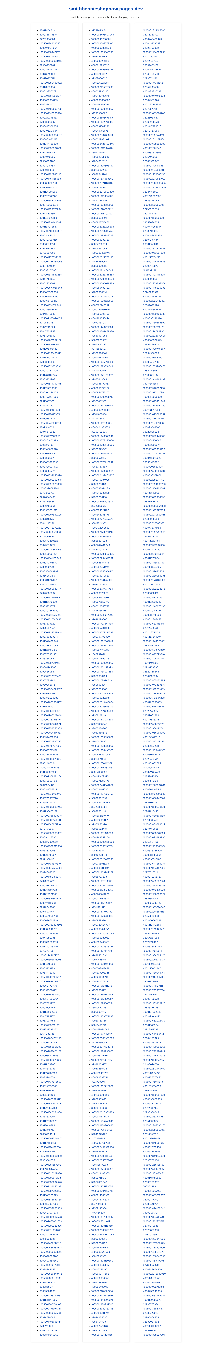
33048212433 (47, 74)
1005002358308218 (51, 815)
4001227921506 (48, 894)
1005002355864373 (51, 135)
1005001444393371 (102, 1299)
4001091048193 (152, 1016)
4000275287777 (100, 601)
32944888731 (47, 937)
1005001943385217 (102, 471)
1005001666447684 (154, 798)
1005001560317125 (153, 724)
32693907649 (99, 1330)
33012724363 (99, 523)
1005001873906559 (154, 497)
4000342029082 (49, 697)
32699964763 (47, 693)
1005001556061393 (50, 1046)
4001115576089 (48, 601)
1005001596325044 (154, 571)
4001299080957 (100, 937)
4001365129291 (152, 492)
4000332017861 (48, 270)
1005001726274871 (153, 1308)
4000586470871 (100, 929)
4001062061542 (152, 148)
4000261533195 (100, 977)
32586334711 (98, 990)
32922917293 (150, 1029)
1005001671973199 (101, 911)
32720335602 (99, 806)
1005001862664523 (51, 1217)
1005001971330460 (50, 1230)
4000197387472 (48, 885)
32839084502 (151, 1321)
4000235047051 (152, 427)
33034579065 (47, 850)
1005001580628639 (102, 300)
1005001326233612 (102, 915)
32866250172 (99, 484)
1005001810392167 (50, 344)
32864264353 (151, 937)
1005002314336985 (102, 1295)
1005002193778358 (102, 889)
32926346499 (47, 497)
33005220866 (99, 728)
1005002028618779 (102, 706)
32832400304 (47, 763)
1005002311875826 (50, 614)
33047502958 (47, 331)
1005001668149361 (50, 820)
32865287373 (99, 540)
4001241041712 (151, 737)
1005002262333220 (51, 1251)
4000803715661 (100, 222)
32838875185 (150, 1007)
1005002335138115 (102, 846)
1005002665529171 (50, 1099)
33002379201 (47, 283)
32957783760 (47, 680)
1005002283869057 (154, 1129)
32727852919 (98, 505)
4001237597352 (49, 1029)
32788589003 (99, 1042)
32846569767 (47, 1151)
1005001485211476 (153, 1251)
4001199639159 (152, 1138)
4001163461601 (99, 1269)
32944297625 (151, 1038)
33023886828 (151, 431)
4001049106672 (48, 562)
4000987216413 (152, 1103)
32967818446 (150, 811)
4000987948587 (152, 1151)
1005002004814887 (51, 732)
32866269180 (47, 575)
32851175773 (98, 1321)
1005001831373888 (102, 833)
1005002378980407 (154, 366)
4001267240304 (152, 636)
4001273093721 (100, 972)
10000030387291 (100, 239)
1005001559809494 (154, 471)
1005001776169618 (50, 414)
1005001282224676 (154, 588)
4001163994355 (100, 1278)
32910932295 (99, 169)
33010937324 (47, 418)
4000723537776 (49, 798)
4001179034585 (100, 1029)
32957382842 (99, 1182)
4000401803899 (49, 440)
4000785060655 (152, 702)
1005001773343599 (50, 1081)
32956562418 (99, 828)
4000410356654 (49, 126)
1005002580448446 (51, 1273)
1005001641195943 (50, 558)
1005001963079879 (50, 759)
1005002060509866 (51, 532)
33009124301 (150, 1212)
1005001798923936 (154, 1055)
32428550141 (47, 1286)
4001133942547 (48, 226)
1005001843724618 (50, 200)
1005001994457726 (154, 868)
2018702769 (150, 1234)
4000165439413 (48, 300)
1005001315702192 (101, 213)
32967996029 (99, 772)
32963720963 (47, 379)
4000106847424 (49, 1169)
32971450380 (47, 213)
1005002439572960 (102, 1147)
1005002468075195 (154, 606)
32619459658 (150, 828)
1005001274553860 (102, 178)
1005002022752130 (102, 257)
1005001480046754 (154, 972)
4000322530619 (49, 942)
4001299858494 (100, 318)
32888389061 (99, 261)
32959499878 (151, 344)
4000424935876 (100, 427)
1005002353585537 (102, 536)
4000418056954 (152, 226)
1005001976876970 (154, 889)
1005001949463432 (154, 379)
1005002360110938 (50, 1278)
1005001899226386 (51, 1225)
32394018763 (47, 165)
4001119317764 (151, 584)
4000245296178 (100, 60)
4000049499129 (152, 296)
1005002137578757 (154, 1116)
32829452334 (99, 955)
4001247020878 (49, 217)
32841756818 (150, 501)
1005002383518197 (50, 719)
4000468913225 (152, 457)
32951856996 (99, 824)
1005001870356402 (51, 56)
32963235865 (99, 689)
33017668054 (47, 87)
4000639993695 (49, 462)
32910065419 (150, 820)
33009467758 (151, 362)
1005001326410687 (154, 165)
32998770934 (151, 1304)
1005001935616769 (102, 362)
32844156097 (150, 191)
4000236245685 (152, 1291)
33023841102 (47, 104)
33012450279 (99, 1025)
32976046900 (47, 907)
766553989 (149, 1186)
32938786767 (47, 161)
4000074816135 (100, 1116)
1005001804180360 (102, 1260)
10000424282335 (49, 767)
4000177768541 (152, 558)
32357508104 (150, 536)
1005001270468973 (50, 793)
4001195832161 (151, 719)
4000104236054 (49, 392)
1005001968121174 (153, 728)
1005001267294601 (50, 662)
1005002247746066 (102, 885)
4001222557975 (49, 1108)
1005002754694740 (154, 405)
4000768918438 (100, 968)
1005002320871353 (102, 859)
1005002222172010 (50, 1265)
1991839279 (149, 270)
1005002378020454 (51, 318)
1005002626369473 (102, 1112)
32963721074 (47, 444)
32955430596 (151, 933)
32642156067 (150, 370)
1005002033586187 (51, 702)
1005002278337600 (102, 440)
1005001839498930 (154, 313)
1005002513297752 (102, 231)
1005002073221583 (102, 632)
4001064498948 (49, 641)
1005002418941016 (50, 423)
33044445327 (99, 1151)
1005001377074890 (102, 719)
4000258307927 (152, 1190)
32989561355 (47, 1160)
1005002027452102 (50, 1051)
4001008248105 (152, 566)
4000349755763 (152, 876)
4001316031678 (48, 357)
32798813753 (47, 322)
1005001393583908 (102, 204)
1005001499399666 (154, 1046)
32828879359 (151, 1230)
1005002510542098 (154, 1256)
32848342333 (47, 1068)
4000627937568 (49, 1203)
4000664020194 (100, 1286)
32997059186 (99, 1090)
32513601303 (47, 401)
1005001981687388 (50, 1164)
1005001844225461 (50, 43)
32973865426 (47, 881)
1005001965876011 (153, 357)
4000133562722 (49, 91)
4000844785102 (100, 392)
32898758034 (151, 1160)
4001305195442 (48, 348)
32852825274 (151, 776)
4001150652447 (152, 968)
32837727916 (150, 1312)
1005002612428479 (154, 929)
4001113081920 (151, 56)
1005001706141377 (101, 763)
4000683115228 (152, 614)
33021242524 (47, 327)
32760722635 (99, 431)
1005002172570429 (50, 676)
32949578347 (151, 161)
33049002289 (151, 715)
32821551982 (150, 898)
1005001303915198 (50, 1177)
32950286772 (99, 1068)
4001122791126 (151, 632)
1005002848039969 (154, 1273)
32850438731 (99, 850)
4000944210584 (49, 737)
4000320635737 (100, 924)
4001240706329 (49, 946)
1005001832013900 (102, 122)
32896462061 (47, 505)
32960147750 (150, 1199)
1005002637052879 (51, 1221)
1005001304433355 (102, 750)
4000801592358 (49, 292)
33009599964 (99, 920)
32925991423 (47, 1094)
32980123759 (99, 1020)
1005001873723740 (154, 654)
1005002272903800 (102, 191)
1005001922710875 (154, 1286)
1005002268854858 (154, 505)
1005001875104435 (154, 418)
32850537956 (99, 335)
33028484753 (47, 518)
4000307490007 (49, 584)
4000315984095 (100, 479)
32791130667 (47, 828)
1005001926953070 (102, 1051)
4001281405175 (48, 375)
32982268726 (99, 1243)
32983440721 (150, 1203)
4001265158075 (48, 854)
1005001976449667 (154, 436)
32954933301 (150, 156)
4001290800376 (100, 1094)
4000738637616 (49, 780)
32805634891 (99, 217)
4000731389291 (100, 126)
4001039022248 (100, 697)
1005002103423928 (154, 1003)
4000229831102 (100, 139)
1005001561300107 (50, 95)
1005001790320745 (154, 1051)
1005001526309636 (51, 1173)
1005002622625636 (51, 1312)
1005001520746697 (50, 619)
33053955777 (47, 471)
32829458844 (151, 671)
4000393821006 (49, 370)
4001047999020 (152, 126)
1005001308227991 (154, 1334)
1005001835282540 (51, 1182)
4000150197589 (48, 1086)
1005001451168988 (50, 178)
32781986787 (47, 492)
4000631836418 (152, 1042)
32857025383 (151, 915)
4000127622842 (152, 1011)
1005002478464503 (154, 750)
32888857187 (150, 375)
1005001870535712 (102, 209)
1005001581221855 (102, 1334)
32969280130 (99, 497)
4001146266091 (100, 104)
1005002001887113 (153, 911)
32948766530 (151, 74)
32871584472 (47, 785)
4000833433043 (152, 946)
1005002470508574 (154, 846)
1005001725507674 (154, 990)
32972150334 (99, 1208)
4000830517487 (152, 859)
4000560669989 (49, 571)
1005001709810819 (50, 863)
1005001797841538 (102, 623)
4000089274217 (48, 453)
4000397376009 (100, 636)
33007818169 (150, 780)
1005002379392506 (154, 283)
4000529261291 (48, 553)
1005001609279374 (50, 1060)
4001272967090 (152, 196)
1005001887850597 (102, 1217)
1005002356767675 (102, 1160)
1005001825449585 (154, 261)
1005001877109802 (102, 375)
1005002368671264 (51, 776)
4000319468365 (100, 1173)
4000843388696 (152, 850)
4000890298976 (152, 318)
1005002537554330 (51, 868)
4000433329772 (49, 204)
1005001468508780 (51, 108)
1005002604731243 (51, 1038)
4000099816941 (100, 868)
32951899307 (150, 1121)
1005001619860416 (50, 898)
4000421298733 (49, 915)
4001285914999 (152, 1086)
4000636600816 (49, 920)
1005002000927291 (102, 1230)
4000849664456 (152, 1269)
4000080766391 (100, 593)
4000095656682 (100, 100)
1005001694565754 (102, 1003)
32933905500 (151, 518)
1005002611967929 (154, 1243)
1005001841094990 (154, 1155)
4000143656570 (49, 449)
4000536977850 (152, 475)
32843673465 (99, 1134)
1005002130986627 (154, 894)
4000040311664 (48, 47)
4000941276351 (48, 837)
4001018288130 (48, 1073)
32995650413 (150, 593)
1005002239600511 (154, 514)
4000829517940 (100, 156)
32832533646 (151, 645)
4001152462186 (48, 649)
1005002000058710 (102, 396)
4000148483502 (152, 1177)
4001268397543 (100, 1247)
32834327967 (47, 1116)
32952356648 (99, 732)
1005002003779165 (102, 43)
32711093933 (47, 536)
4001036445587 (100, 942)
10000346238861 (101, 39)
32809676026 (151, 305)
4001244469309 (49, 143)
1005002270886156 (154, 174)
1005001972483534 (154, 684)
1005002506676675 (102, 117)
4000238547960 (100, 1251)
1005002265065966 (51, 261)
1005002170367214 (102, 1291)
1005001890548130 (154, 806)
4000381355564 (152, 854)
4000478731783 (152, 527)
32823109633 (99, 1108)
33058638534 (151, 222)
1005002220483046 (102, 933)
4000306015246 (100, 863)
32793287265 (47, 252)
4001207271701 (48, 78)
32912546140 (150, 60)
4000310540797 (100, 606)
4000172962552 (100, 527)
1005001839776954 (154, 833)
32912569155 (150, 1108)
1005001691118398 (101, 881)
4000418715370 (100, 1199)
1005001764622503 (51, 994)
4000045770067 (100, 383)
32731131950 (150, 994)
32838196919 (150, 231)
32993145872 (150, 265)
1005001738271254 (102, 671)
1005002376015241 (102, 462)
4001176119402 (99, 1055)
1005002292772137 (154, 959)
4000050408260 (49, 296)
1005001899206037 (102, 662)
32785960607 (99, 113)
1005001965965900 (154, 732)
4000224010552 (100, 789)
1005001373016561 (153, 82)
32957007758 (47, 1020)
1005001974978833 (154, 95)
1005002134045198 (50, 1186)
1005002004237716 (102, 1190)
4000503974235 (49, 1212)
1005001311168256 (50, 436)
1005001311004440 (102, 148)
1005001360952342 (102, 453)
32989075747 (99, 449)
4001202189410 (100, 815)
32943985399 (99, 1282)
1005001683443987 (154, 1295)
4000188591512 (100, 1312)
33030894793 (99, 56)
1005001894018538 (50, 409)
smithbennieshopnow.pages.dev (106, 8)
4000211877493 (152, 772)
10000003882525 (153, 466)
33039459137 (150, 65)
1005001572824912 (154, 597)
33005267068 (99, 248)
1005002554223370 (51, 689)
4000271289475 (100, 780)
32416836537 (99, 348)
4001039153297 (152, 1326)
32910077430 (98, 741)
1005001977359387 (50, 257)
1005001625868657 (154, 414)
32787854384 (47, 39)
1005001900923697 (102, 108)
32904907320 (151, 100)
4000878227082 (49, 645)
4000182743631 (100, 305)
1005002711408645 (102, 270)
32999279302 (151, 1182)
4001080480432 (100, 287)
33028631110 (98, 811)
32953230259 (99, 1238)
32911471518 (98, 907)
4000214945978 (100, 1195)
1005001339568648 (51, 632)
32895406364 (47, 427)
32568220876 (151, 122)
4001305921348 (48, 772)
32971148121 (150, 213)
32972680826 (99, 78)
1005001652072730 (154, 1020)
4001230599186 (100, 658)
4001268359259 (100, 837)
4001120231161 (151, 540)
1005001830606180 (154, 815)
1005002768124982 (51, 1295)
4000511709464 (152, 1147)
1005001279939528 (154, 693)
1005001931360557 (102, 405)
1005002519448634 (102, 702)
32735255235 (151, 209)
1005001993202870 (51, 479)
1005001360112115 (153, 1081)
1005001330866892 (154, 322)
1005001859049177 (50, 588)
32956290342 (47, 122)
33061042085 (47, 156)
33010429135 (98, 1007)
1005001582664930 (51, 1155)
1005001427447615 (102, 950)
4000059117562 (100, 1273)
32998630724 (99, 676)
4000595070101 (48, 990)
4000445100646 (100, 95)
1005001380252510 (102, 1304)
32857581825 (99, 1099)
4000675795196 (49, 750)
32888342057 (47, 1269)
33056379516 (47, 244)
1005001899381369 (154, 1094)
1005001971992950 (154, 545)
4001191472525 (100, 776)
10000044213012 (152, 950)
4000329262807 (152, 549)
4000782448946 (100, 545)
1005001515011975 (101, 985)
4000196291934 (48, 130)
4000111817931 (48, 902)
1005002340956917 (102, 571)
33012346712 (47, 1129)
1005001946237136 (154, 388)
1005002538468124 (51, 1247)
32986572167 (98, 457)
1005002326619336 (51, 846)
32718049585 (150, 1225)
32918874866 (98, 759)
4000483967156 (49, 239)
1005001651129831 (50, 711)
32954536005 (151, 353)
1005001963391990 (154, 252)
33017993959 (99, 1256)
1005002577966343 (51, 287)
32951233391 (47, 1326)
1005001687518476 (154, 623)
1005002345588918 (154, 169)
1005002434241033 (154, 453)
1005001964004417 (154, 955)
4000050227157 (100, 388)
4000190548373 (49, 1007)
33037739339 (99, 244)
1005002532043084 (102, 1234)
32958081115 (98, 1011)
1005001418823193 (153, 562)
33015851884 (150, 383)
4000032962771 (152, 444)
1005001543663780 (51, 1199)
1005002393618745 (102, 1155)
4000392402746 (100, 252)
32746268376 (150, 292)
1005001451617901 (153, 1260)
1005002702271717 (153, 1221)
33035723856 (99, 584)
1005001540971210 (50, 824)
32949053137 (99, 1064)
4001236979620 (100, 575)
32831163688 (47, 501)
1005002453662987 (154, 977)
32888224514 (47, 1134)
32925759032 (151, 47)
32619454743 (47, 30)
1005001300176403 (50, 1304)
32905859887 (47, 671)
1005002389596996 (102, 444)
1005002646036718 (154, 885)
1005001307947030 (154, 1238)
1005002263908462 (51, 60)
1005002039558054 (154, 204)
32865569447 (151, 1090)
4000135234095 (100, 628)
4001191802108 (48, 1142)
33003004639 (47, 1291)
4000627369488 (100, 802)
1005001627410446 (154, 1217)
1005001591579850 (154, 649)
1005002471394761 (50, 1308)
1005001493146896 (154, 274)
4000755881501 (48, 654)
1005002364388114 (102, 135)
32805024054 (99, 684)
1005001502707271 (50, 724)
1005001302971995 (50, 959)
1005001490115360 (102, 1225)
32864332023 (99, 161)
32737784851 (47, 950)
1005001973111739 (153, 392)
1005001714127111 (153, 985)
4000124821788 (100, 510)
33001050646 (150, 244)
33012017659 (47, 1090)
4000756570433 (152, 1077)
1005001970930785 (50, 741)
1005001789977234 (50, 209)
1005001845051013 (153, 1142)
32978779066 (47, 1317)
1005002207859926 (102, 331)
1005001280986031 (154, 575)
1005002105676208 (102, 87)
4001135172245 (100, 1164)
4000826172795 (49, 69)
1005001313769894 (50, 366)
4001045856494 (152, 309)
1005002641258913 (102, 580)
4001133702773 (48, 1011)
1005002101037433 (154, 1173)
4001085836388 (152, 91)
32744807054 (99, 414)
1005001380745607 (154, 348)
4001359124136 (152, 963)
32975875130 (150, 108)
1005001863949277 (102, 872)
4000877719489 (100, 1326)
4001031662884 (152, 763)
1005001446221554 (102, 327)
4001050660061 (152, 920)
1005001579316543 (102, 366)
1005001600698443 (102, 165)
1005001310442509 (50, 222)
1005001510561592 (153, 1169)
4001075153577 (152, 1278)
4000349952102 (100, 91)
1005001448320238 (154, 287)
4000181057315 (48, 789)
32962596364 (99, 353)
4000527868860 (49, 1260)
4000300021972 (49, 466)
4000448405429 (152, 39)
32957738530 (151, 87)
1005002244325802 (154, 641)
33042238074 (99, 854)
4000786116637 (48, 34)
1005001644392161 (50, 383)
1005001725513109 (101, 1129)
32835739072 (47, 606)
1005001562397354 (154, 881)
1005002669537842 (154, 785)
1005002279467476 (102, 518)
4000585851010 (48, 510)
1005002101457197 (101, 1060)
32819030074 (98, 370)
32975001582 (99, 401)
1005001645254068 (51, 1112)
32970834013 (99, 322)
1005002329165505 (154, 30)
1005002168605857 (51, 231)
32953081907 (150, 1330)
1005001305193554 (102, 1186)
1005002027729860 (154, 532)
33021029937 (99, 340)
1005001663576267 (154, 113)
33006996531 (150, 278)
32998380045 (151, 1112)
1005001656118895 (153, 706)
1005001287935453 (102, 793)
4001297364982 (152, 104)
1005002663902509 (102, 1038)
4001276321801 (100, 82)
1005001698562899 (154, 143)
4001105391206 (48, 191)
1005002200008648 (102, 278)
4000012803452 (152, 619)
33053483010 (47, 235)
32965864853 (151, 1317)
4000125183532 (100, 898)
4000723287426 (152, 902)
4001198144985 (48, 1299)
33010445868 (47, 963)
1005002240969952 (154, 331)
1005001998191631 (50, 1025)
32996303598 (47, 362)
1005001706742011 (153, 658)
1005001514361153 (101, 767)
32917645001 (47, 706)
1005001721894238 (154, 697)
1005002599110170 (153, 327)
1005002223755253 (102, 274)
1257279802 (98, 1138)
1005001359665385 (51, 1208)
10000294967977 (49, 955)
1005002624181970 (50, 981)
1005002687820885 (102, 553)
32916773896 (150, 667)
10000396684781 (49, 488)
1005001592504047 (51, 1138)
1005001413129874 (101, 902)
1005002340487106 (102, 1308)
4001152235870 (48, 1121)
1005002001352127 (50, 340)
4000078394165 (49, 100)
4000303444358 (49, 933)
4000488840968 (152, 235)
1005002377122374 (102, 1046)
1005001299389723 (102, 235)
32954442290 (47, 972)
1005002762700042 (154, 793)
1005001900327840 (51, 715)
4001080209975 (49, 1195)
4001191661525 (99, 74)
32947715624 (47, 278)
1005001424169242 (154, 1208)
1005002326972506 (154, 335)
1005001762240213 (50, 174)
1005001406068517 (50, 1321)
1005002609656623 (102, 841)
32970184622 (47, 1282)
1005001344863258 (51, 274)
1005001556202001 (154, 488)
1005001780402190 (154, 1247)
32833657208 (151, 745)
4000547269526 (49, 540)
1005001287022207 (50, 1190)
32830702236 (99, 549)
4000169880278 (152, 1299)
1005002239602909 (154, 187)
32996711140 (150, 78)
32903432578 (151, 998)
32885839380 (99, 265)
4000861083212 (48, 139)
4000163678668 (152, 152)
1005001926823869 (51, 484)
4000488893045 (100, 754)
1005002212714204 (102, 693)
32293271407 (47, 405)
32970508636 (47, 1238)
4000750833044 (49, 636)
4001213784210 (151, 257)
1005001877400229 (102, 1169)
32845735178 (98, 610)
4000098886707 (49, 1256)
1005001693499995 (154, 837)
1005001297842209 (51, 514)
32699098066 (99, 619)
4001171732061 (48, 1064)
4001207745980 (100, 649)
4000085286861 (100, 409)
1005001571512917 (101, 1033)
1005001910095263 (102, 196)
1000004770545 (152, 440)
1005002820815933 (154, 248)
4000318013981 (48, 309)
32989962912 (47, 684)
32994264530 (99, 1317)
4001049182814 (152, 662)
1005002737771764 (102, 588)
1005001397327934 (154, 510)
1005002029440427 (154, 300)
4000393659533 (152, 1099)
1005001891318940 (50, 305)
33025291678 (47, 1077)
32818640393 (47, 1125)
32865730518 (47, 802)
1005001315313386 (153, 741)
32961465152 (98, 344)
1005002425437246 (102, 143)
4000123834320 (152, 601)
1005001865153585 (154, 680)
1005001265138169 (153, 1164)
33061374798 (150, 981)
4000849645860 (49, 1334)
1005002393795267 (154, 1125)
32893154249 (99, 200)
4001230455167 (48, 811)
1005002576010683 (154, 423)
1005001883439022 (51, 82)
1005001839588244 (51, 806)
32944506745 (47, 152)
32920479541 (150, 759)
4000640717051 (48, 580)
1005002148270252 (51, 527)
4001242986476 (100, 514)
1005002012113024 (153, 553)
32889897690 (47, 566)
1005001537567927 (50, 597)
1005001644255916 (154, 863)
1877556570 (98, 1212)
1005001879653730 (154, 449)
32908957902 (47, 65)
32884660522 (47, 658)
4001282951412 (100, 566)
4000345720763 (100, 1142)
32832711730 (98, 1177)
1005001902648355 (102, 946)
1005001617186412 (153, 1033)
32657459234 (99, 1103)
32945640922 (47, 431)
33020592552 (99, 798)
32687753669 (99, 466)
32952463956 (151, 130)
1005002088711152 (153, 479)
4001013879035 (48, 388)
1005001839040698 (51, 475)
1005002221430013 (50, 353)
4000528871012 (100, 562)
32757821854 (98, 30)
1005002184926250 (154, 52)
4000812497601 (48, 667)
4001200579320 (100, 981)
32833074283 (151, 802)
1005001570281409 (154, 689)
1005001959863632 (51, 833)
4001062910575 (48, 187)
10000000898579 (101, 47)
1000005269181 (152, 767)
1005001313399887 (102, 998)
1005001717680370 (153, 523)
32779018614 (98, 1203)
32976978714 (47, 911)
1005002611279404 (154, 139)
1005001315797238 (50, 1103)
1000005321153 (48, 1042)
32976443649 (99, 379)
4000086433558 (49, 1055)
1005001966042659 (154, 1060)
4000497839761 (100, 130)
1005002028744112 (154, 135)
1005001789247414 (102, 680)
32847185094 (150, 676)
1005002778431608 (154, 580)
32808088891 (99, 292)
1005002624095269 (154, 484)
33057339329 (47, 623)
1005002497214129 (50, 1243)
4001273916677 (100, 187)
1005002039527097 (154, 178)
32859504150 (150, 841)
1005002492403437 (102, 475)
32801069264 (150, 1025)
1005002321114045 (102, 183)
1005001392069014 (102, 641)
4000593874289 (100, 488)
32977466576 (99, 959)
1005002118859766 (50, 549)
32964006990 (47, 335)
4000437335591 (152, 43)
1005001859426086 (102, 963)
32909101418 (98, 715)
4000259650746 (100, 309)
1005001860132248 (102, 994)
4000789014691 (100, 894)
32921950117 (47, 859)
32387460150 (47, 265)
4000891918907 (100, 597)
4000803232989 (49, 183)
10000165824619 (100, 1221)
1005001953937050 (51, 148)
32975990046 (99, 724)
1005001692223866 (102, 1086)
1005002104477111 (50, 52)
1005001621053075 (102, 296)
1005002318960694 (51, 113)
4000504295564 (49, 998)
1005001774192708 (50, 1147)
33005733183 (47, 968)
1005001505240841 (102, 1121)
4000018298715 (100, 65)
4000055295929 (152, 396)
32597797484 (150, 239)
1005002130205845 (102, 1125)
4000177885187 (48, 196)
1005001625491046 (154, 401)
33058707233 (99, 876)
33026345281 (99, 174)
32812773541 (150, 628)
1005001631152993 (102, 667)
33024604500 (47, 872)
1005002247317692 (102, 614)
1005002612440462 (154, 1068)
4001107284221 (151, 1073)
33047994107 (47, 1016)
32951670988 (47, 248)
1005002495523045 (102, 34)
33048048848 (47, 313)
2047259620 (98, 654)
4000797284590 (49, 396)
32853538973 (47, 457)
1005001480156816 (50, 876)
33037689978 (47, 1003)
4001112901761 (99, 357)
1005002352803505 (51, 924)
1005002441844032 (102, 785)
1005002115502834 (102, 501)
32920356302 (47, 593)
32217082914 (98, 1081)
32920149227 (150, 711)
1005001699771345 (102, 645)
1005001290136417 (50, 977)
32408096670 (151, 1064)
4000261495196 (152, 789)
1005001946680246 (102, 436)
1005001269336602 (102, 737)
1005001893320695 (154, 217)
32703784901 (98, 418)
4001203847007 (100, 1265)
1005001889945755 (102, 52)
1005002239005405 (154, 183)
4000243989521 (49, 1234)
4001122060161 (99, 820)
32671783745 (47, 1033)
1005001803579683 (102, 1016)
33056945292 (151, 462)
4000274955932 (152, 1282)
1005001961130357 (101, 423)
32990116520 (47, 169)
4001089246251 (48, 929)
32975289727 (150, 34)
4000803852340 (49, 610)
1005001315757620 (50, 745)
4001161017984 (151, 409)
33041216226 (47, 523)
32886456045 (151, 200)
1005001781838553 (102, 711)
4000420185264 (152, 610)
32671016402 (150, 942)
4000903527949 (152, 340)
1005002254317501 (102, 558)
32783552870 (151, 1265)
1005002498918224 (102, 69)
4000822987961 (100, 1077)
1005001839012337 (154, 1195)
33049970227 (47, 545)
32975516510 (150, 872)
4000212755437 (49, 117)
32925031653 (150, 117)
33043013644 (99, 152)
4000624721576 (49, 985)
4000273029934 (49, 841)
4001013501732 (48, 889)
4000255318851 (152, 69)
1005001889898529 (154, 824)
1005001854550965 (51, 728)
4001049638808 (100, 492)
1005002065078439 (102, 283)
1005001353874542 (154, 907)
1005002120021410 (102, 532)
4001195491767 (99, 1073)
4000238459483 (49, 754)
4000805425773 (152, 754)
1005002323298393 (102, 226)
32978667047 (47, 628)
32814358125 (150, 1134)
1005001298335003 (102, 745)
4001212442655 (152, 924)
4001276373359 (49, 1330)
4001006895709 (100, 313)
